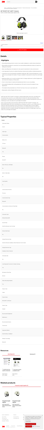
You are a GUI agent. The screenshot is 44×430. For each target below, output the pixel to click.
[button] (36, 426)
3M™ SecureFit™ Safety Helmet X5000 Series (6, 405)
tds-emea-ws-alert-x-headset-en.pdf (16, 370)
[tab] (11, 354)
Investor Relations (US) (5, 419)
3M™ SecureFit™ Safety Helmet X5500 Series (16, 405)
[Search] (36, 2)
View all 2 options (23, 49)
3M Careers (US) (4, 418)
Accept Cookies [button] (28, 426)
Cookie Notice (28, 421)
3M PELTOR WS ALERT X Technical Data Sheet (6, 370)
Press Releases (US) (16, 418)
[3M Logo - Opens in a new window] (3, 2)
